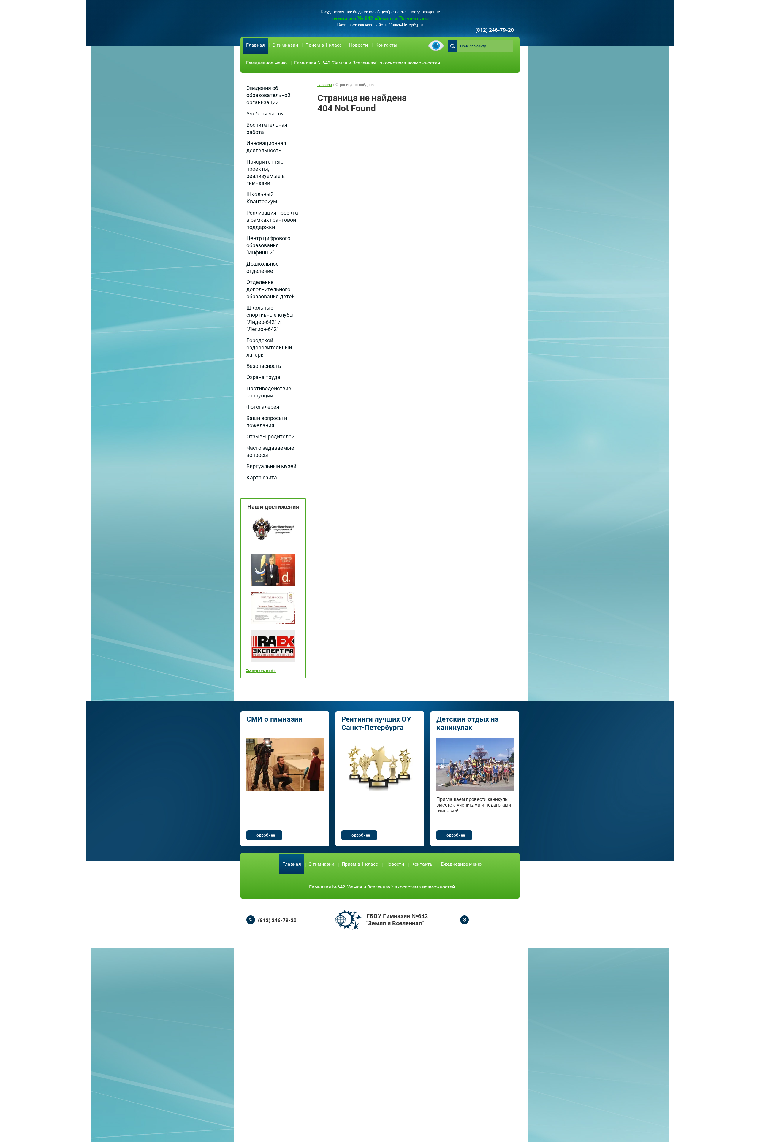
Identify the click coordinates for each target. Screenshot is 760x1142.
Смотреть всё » (261, 670)
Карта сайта (261, 477)
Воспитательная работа (266, 128)
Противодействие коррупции (268, 392)
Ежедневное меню (266, 63)
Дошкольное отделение (262, 267)
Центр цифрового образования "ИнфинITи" (268, 245)
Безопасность (263, 366)
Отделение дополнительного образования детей (270, 289)
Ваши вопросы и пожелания (266, 421)
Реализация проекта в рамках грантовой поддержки (272, 220)
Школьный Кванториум (261, 198)
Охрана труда (263, 377)
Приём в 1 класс (323, 45)
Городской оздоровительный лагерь (269, 347)
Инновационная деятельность (266, 146)
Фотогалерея (262, 407)
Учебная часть (264, 113)
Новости (358, 45)
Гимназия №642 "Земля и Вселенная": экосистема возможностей (367, 63)
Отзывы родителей (270, 436)
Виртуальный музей (271, 466)
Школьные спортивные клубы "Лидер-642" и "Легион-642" (270, 318)
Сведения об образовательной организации (268, 95)
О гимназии (285, 45)
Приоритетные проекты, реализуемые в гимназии (265, 172)
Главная (255, 45)
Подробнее (264, 835)
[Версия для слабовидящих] (436, 46)
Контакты (386, 45)
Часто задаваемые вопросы (270, 451)
